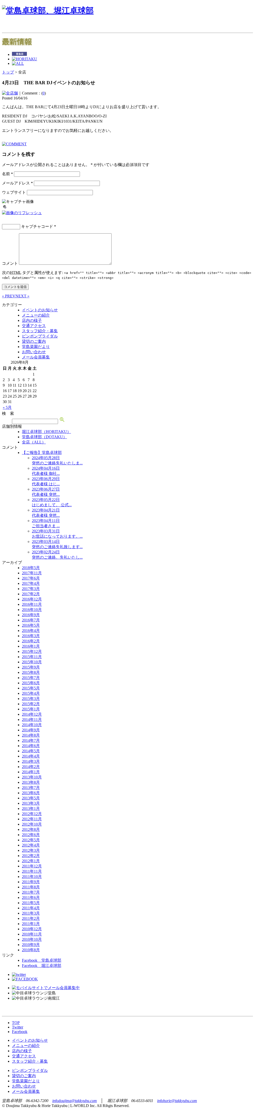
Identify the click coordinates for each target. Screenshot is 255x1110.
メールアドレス (17, 183)
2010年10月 (32, 939)
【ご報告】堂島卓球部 (42, 452)
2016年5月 (31, 625)
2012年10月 (32, 824)
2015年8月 (31, 672)
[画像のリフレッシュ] (22, 213)
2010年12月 (32, 929)
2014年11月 (32, 719)
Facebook (19, 1031)
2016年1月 (31, 646)
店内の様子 (32, 320)
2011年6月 (31, 897)
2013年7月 (31, 787)
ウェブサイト (14, 192)
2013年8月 (31, 782)
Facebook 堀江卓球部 (41, 965)
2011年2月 (31, 918)
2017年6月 (31, 578)
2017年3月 (31, 589)
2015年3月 (31, 698)
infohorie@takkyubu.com (177, 1101)
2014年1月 (31, 772)
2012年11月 (32, 819)
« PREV (8, 296)
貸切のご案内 (34, 341)
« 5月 (7, 407)
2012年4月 (31, 845)
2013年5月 (31, 798)
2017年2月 (31, 594)
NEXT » (22, 296)
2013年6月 (31, 793)
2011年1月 (31, 924)
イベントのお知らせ (40, 310)
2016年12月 (32, 599)
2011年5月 (31, 903)
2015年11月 (32, 657)
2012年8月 (31, 829)
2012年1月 (31, 861)
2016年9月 (31, 615)
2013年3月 (31, 803)
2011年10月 (32, 876)
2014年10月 (32, 725)
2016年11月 (32, 604)
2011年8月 (31, 887)
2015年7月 (31, 678)
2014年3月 (31, 761)
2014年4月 (31, 756)
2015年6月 (31, 683)
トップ (8, 72)
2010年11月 (32, 934)
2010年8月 (31, 950)
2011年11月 (32, 871)
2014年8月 (31, 735)
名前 (7, 174)
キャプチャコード (37, 226)
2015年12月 (32, 651)
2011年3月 (31, 913)
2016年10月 (32, 609)
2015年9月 (31, 667)
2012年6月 (31, 835)
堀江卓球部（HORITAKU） (46, 431)
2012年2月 (31, 856)
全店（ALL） (34, 442)
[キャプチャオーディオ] (4, 208)
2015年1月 (31, 709)
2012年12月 (32, 814)
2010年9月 (31, 944)
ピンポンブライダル (40, 336)
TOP (16, 1023)
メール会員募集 (36, 357)
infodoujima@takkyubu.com (74, 1101)
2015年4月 (31, 693)
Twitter (17, 1027)
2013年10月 (32, 777)
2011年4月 (31, 908)
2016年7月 (31, 620)
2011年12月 (32, 866)
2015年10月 (32, 662)
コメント (10, 263)
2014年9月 (31, 730)
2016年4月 (31, 630)
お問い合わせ (34, 352)
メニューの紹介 (36, 315)
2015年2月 (31, 704)
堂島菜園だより (36, 346)
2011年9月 (31, 882)
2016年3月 (31, 636)
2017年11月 (32, 573)
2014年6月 (31, 746)
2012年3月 (31, 850)
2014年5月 (31, 751)
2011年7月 (31, 892)
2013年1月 (31, 808)
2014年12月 (32, 714)
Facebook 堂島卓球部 (41, 960)
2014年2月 (31, 767)
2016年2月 (31, 641)
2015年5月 (31, 688)
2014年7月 (31, 740)
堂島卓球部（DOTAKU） (44, 437)
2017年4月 (31, 583)
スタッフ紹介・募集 (40, 331)
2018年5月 (31, 568)
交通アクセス (34, 326)
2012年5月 (31, 840)
